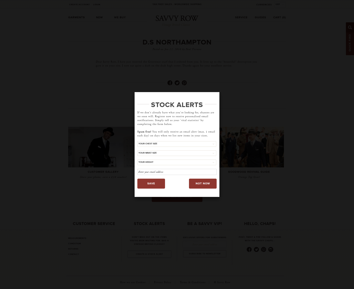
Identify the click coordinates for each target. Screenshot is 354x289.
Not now (203, 183)
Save (151, 183)
